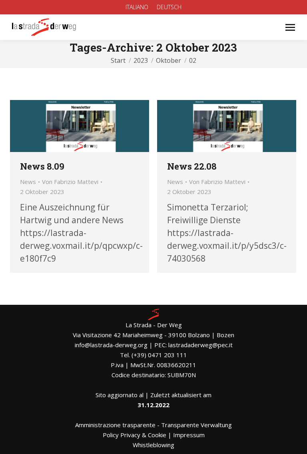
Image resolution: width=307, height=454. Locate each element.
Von (70, 182)
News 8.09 (42, 166)
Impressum (189, 435)
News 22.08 (192, 166)
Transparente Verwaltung (196, 425)
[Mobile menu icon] (290, 27)
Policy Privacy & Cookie (134, 435)
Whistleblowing (153, 445)
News (28, 182)
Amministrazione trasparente (115, 425)
